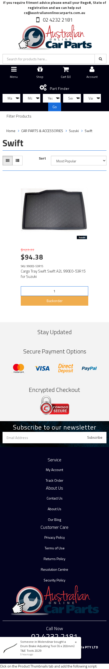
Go (54, 106)
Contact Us (55, 498)
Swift (88, 130)
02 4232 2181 (57, 20)
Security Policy (54, 580)
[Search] (100, 59)
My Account (54, 469)
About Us (54, 508)
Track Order (54, 480)
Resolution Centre (54, 569)
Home (10, 130)
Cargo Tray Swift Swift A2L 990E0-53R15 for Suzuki (53, 273)
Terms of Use (55, 548)
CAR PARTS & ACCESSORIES (42, 130)
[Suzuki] (82, 237)
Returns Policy (54, 558)
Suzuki (74, 130)
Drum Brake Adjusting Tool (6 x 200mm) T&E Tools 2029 (47, 648)
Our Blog (54, 519)
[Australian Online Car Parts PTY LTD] (54, 36)
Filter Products (19, 116)
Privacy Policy (54, 537)
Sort (42, 158)
